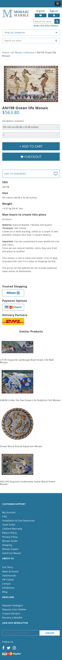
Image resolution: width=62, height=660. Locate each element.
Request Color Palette (14, 609)
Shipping (7, 544)
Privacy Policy (10, 536)
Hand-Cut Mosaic (11, 553)
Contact (6, 583)
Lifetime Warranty (12, 528)
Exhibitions (8, 587)
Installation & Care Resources (18, 520)
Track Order (8, 524)
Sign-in (54, 10)
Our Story (7, 567)
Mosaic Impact (10, 548)
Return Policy (9, 532)
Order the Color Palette (46, 26)
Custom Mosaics (11, 613)
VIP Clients (8, 579)
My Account (8, 512)
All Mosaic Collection (22, 52)
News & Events (10, 571)
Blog (4, 591)
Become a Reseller (12, 617)
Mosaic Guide (9, 540)
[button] (57, 4)
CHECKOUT (33, 157)
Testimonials (9, 575)
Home (5, 52)
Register (40, 10)
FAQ (4, 516)
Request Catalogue (12, 605)
